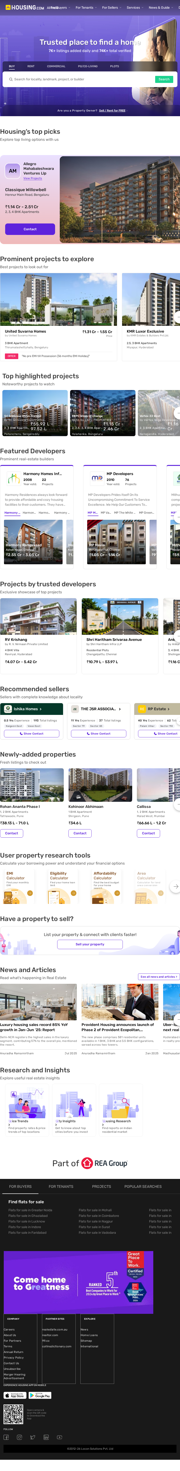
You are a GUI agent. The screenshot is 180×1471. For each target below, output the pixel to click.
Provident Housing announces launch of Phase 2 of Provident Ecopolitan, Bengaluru (118, 1027)
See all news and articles (159, 976)
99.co (45, 1340)
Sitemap (86, 1340)
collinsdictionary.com (56, 1346)
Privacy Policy (14, 1357)
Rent (30, 66)
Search (164, 79)
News (84, 1329)
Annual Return (13, 1352)
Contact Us (11, 1363)
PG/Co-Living (88, 66)
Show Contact (33, 733)
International (89, 1346)
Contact (30, 229)
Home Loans (89, 1335)
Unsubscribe (12, 1369)
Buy (12, 66)
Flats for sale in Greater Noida (30, 1210)
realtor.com (50, 1335)
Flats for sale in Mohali (95, 1210)
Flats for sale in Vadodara (97, 1233)
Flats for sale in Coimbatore (99, 1216)
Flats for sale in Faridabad (27, 1233)
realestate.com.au (54, 1329)
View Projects (32, 178)
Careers (9, 1329)
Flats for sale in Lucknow (26, 1221)
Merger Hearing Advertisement (14, 1376)
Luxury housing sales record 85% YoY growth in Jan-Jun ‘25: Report (34, 1027)
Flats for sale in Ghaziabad (28, 1216)
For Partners (12, 1340)
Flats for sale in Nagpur (96, 1221)
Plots (114, 66)
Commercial (56, 66)
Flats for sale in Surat (94, 1227)
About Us (10, 1335)
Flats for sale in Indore (24, 1227)
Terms (8, 1346)
